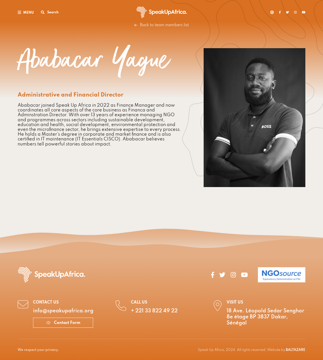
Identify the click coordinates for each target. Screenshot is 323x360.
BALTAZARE (295, 350)
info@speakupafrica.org (63, 311)
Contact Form (66, 323)
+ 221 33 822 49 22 (154, 311)
